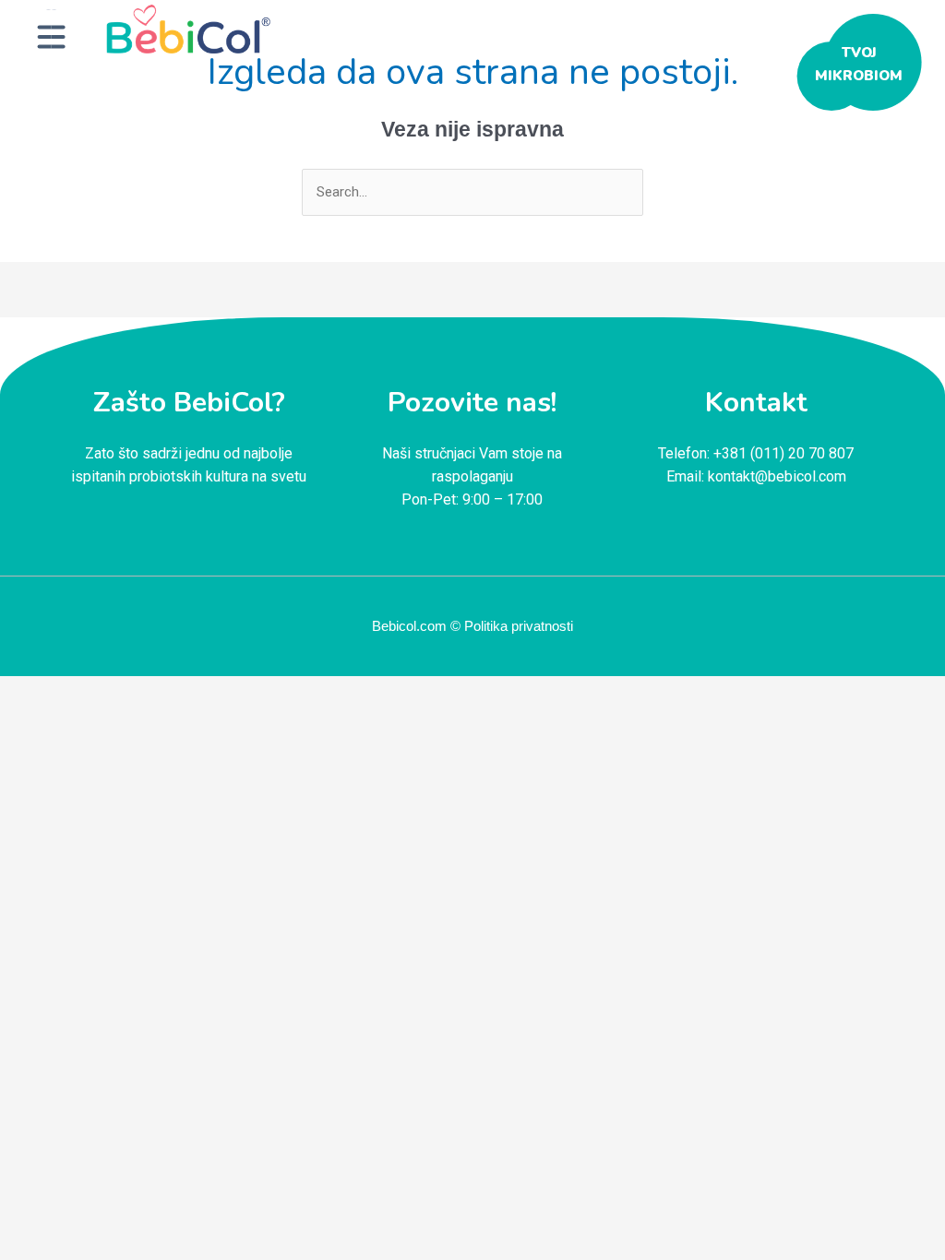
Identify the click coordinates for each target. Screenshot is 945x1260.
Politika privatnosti (518, 626)
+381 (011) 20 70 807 (783, 453)
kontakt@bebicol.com (777, 476)
